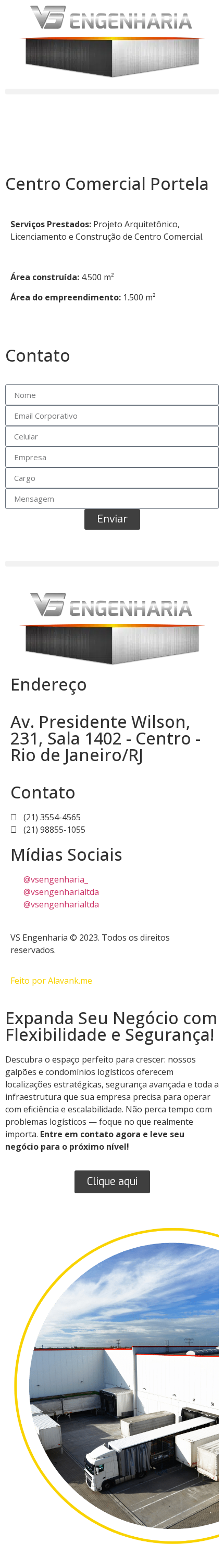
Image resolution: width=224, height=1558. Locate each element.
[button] (112, 91)
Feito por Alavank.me (51, 980)
